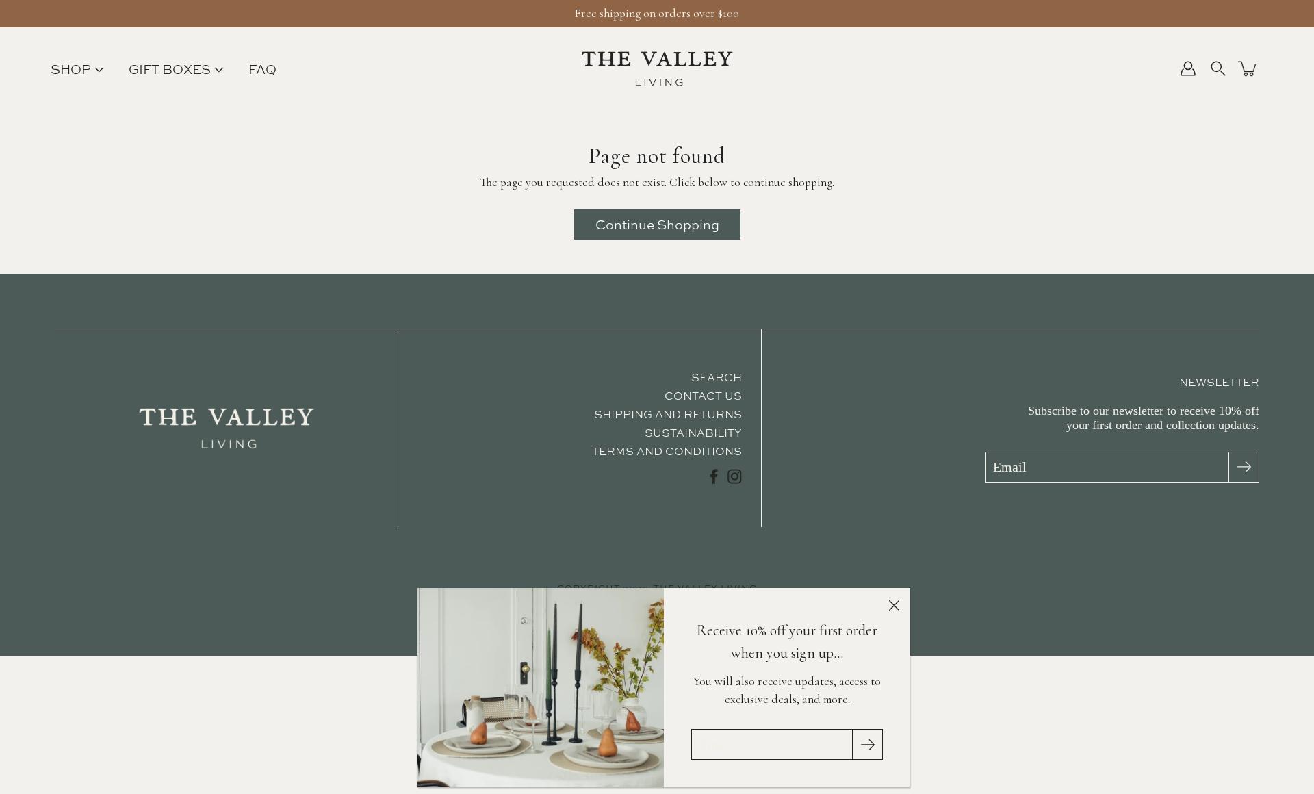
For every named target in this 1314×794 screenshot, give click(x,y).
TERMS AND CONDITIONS (667, 451)
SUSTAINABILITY (693, 432)
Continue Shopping (657, 224)
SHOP (71, 69)
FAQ (262, 69)
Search (716, 377)
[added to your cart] (1248, 68)
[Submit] (1243, 467)
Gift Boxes (170, 69)
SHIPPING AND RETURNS (668, 414)
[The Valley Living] (657, 68)
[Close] (893, 604)
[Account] (1188, 68)
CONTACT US (703, 395)
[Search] (1218, 68)
